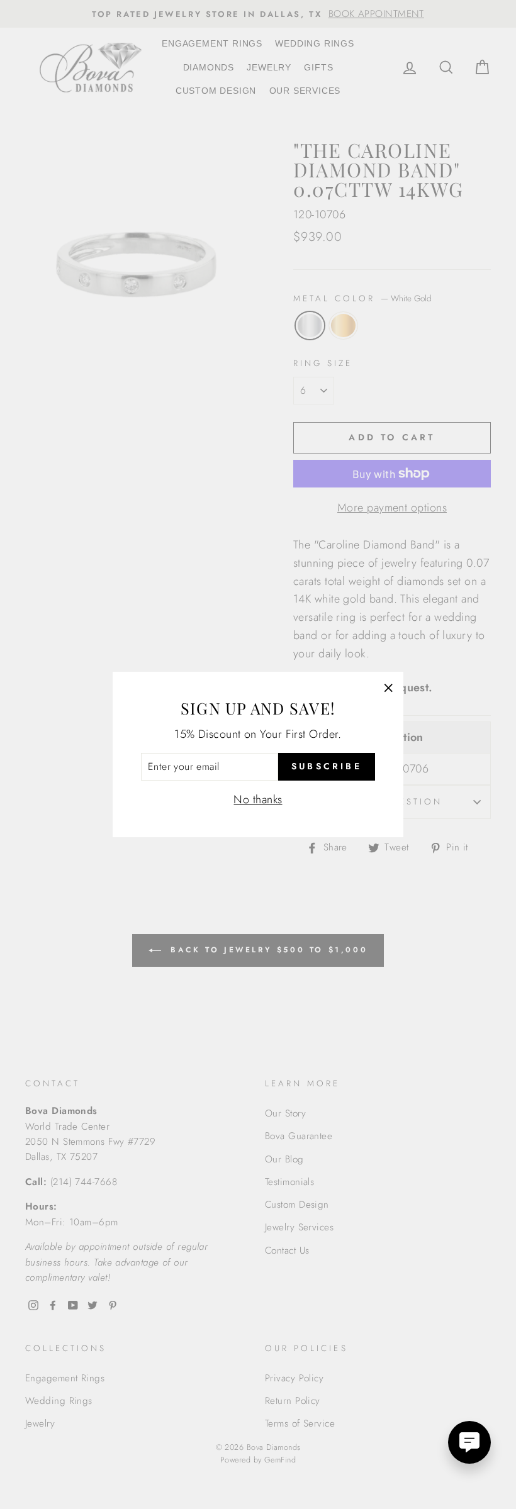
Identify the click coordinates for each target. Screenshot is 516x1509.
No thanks (257, 799)
